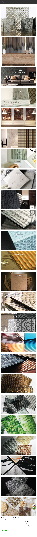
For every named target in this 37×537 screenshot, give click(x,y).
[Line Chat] (34, 508)
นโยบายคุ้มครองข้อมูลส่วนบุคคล (17, 521)
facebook (28, 523)
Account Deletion (4, 520)
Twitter (33, 523)
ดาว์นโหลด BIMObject (4, 519)
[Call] (34, 505)
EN (2, 527)
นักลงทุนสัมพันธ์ (15, 520)
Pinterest (28, 526)
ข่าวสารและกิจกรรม (28, 519)
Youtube (33, 525)
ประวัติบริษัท (15, 519)
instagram (28, 525)
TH (4, 527)
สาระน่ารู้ (26, 520)
